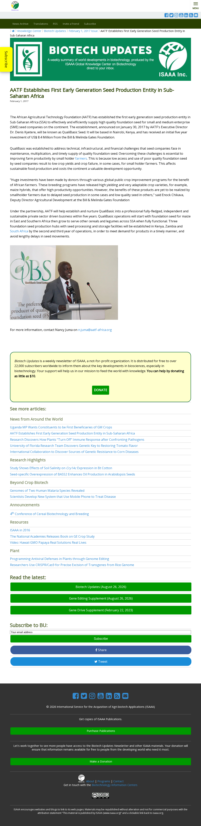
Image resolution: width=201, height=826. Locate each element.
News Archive (20, 23)
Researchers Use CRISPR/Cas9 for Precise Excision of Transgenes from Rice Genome (72, 565)
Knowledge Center (29, 31)
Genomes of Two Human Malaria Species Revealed (47, 490)
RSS (55, 23)
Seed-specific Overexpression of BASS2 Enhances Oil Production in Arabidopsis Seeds (72, 474)
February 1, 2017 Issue (83, 31)
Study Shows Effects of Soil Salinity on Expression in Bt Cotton (61, 468)
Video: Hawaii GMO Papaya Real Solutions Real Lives (48, 542)
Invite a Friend (71, 23)
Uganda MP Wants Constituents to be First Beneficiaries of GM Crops (61, 427)
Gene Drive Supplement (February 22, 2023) (101, 610)
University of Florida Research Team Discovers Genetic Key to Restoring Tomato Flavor (74, 445)
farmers (81, 158)
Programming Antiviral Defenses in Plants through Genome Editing (59, 559)
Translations (41, 23)
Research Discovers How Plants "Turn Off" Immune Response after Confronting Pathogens (77, 439)
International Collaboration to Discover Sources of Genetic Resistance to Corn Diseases (74, 452)
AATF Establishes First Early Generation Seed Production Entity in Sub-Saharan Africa (72, 433)
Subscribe (6, 59)
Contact (118, 781)
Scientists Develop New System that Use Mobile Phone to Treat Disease (63, 496)
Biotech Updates (55, 31)
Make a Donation (101, 761)
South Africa (19, 231)
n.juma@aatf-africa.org (95, 330)
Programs (103, 781)
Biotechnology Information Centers (114, 785)
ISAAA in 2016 (20, 530)
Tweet (102, 661)
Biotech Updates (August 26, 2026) (101, 587)
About (90, 781)
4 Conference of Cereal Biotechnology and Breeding (49, 514)
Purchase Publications (101, 731)
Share (102, 650)
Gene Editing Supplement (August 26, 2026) (101, 598)
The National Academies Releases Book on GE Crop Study (52, 536)
